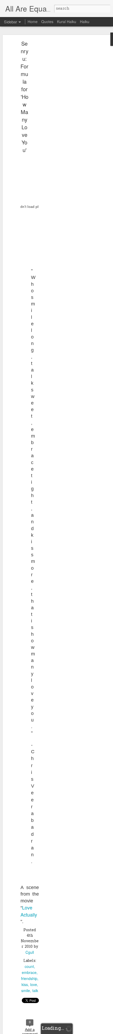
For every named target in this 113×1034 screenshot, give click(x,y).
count (29, 966)
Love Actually (28, 911)
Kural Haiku (66, 21)
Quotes (47, 21)
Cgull (29, 952)
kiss (25, 984)
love (33, 984)
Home (33, 21)
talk (35, 990)
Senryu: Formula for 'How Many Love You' (24, 97)
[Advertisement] (68, 124)
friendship (29, 978)
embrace (29, 972)
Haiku (84, 21)
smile (25, 990)
